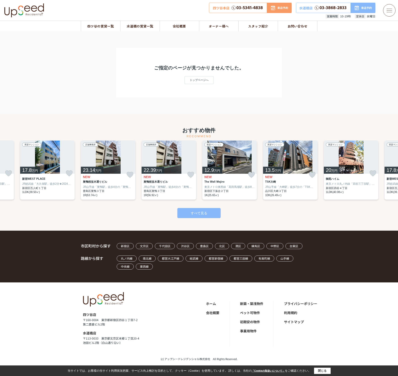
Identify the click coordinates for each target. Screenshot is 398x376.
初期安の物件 (250, 321)
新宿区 (125, 246)
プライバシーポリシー (300, 303)
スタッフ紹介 (258, 26)
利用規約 (290, 312)
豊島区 (204, 246)
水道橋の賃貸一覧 (140, 26)
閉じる (322, 370)
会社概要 (179, 26)
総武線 (194, 258)
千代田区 (165, 246)
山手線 (284, 258)
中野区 (275, 246)
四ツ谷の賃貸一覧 (100, 26)
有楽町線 (264, 258)
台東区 (294, 246)
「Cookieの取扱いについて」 (268, 370)
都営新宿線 (216, 258)
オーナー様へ (219, 26)
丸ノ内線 (126, 258)
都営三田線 (241, 258)
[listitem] (108, 170)
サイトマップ (294, 321)
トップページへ (199, 80)
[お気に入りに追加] (8, 173)
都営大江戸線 (170, 258)
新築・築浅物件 (251, 303)
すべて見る (199, 213)
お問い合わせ (297, 26)
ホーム (211, 303)
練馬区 (255, 246)
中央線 (125, 266)
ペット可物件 (250, 312)
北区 (222, 246)
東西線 (144, 266)
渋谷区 (185, 246)
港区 (238, 246)
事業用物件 (248, 330)
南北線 (147, 258)
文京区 (144, 246)
